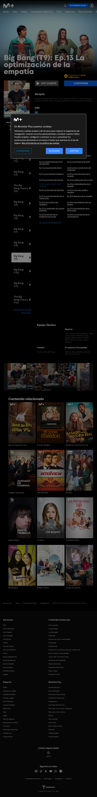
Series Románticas (9, 660)
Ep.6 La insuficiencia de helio (78, 162)
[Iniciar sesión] (92, 6)
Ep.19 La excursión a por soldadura (48, 203)
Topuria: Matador (9, 719)
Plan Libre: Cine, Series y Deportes (60, 708)
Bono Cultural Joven (55, 726)
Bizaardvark (13, 588)
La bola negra (53, 629)
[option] (17, 377)
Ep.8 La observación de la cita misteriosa (79, 169)
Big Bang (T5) (18, 203)
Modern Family (43, 588)
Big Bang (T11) (18, 285)
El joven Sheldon (43, 445)
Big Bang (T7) (18, 230)
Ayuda (48, 756)
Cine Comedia (8, 636)
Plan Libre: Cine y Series (56, 712)
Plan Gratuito (85, 11)
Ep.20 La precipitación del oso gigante (79, 203)
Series (6, 11)
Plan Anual (52, 722)
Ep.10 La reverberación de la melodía (78, 175)
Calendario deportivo (42, 11)
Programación (8, 737)
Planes (50, 715)
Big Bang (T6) (18, 217)
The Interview (42, 493)
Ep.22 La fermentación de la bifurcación (78, 209)
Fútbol (24, 11)
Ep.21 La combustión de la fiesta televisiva (51, 209)
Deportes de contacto (10, 722)
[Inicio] (9, 5)
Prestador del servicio (33, 779)
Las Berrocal (52, 646)
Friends (69, 493)
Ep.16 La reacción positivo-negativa (78, 191)
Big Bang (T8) (18, 244)
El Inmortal (52, 643)
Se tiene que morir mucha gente (59, 639)
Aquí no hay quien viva (17, 445)
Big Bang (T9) (18, 257)
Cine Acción (7, 639)
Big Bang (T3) (18, 173)
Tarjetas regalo (53, 733)
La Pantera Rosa (72, 540)
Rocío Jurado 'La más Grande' (58, 653)
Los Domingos (53, 632)
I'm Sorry (40, 540)
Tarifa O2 (51, 729)
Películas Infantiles (9, 650)
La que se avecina (73, 588)
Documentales (8, 667)
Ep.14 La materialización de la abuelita (79, 185)
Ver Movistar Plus (54, 687)
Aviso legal (47, 779)
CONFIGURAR (22, 151)
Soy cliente (49, 83)
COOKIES (68, 779)
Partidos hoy (7, 733)
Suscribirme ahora (78, 6)
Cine (15, 11)
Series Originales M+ (10, 657)
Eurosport (6, 726)
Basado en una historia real (77, 445)
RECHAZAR (54, 151)
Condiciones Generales (56, 698)
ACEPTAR (74, 151)
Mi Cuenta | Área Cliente (56, 694)
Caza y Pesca (52, 671)
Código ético (52, 701)
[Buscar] (65, 6)
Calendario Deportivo (10, 729)
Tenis (59, 11)
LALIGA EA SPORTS (9, 694)
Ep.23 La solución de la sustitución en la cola (48, 215)
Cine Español (7, 632)
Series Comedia (8, 664)
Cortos (5, 643)
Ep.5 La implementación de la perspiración (51, 163)
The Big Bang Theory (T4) (21, 188)
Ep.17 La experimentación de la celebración (51, 197)
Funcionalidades (54, 691)
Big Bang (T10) (18, 271)
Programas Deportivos (56, 667)
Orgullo (5, 674)
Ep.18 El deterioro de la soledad (79, 196)
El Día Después (8, 701)
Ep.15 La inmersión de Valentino (51, 190)
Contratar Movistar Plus (56, 705)
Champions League (9, 691)
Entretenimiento (8, 671)
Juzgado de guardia (16, 493)
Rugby (5, 715)
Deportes (70, 11)
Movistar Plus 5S (53, 674)
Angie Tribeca (13, 540)
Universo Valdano (9, 705)
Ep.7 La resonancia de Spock (50, 168)
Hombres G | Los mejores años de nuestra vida (64, 650)
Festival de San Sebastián (57, 660)
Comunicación (53, 737)
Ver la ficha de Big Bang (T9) (50, 222)
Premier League (8, 698)
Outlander (52, 636)
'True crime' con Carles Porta (58, 657)
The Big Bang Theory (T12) (21, 299)
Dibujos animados (54, 664)
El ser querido (53, 625)
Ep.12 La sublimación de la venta (80, 180)
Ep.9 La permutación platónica (51, 174)
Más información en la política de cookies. (41, 143)
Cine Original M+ (8, 629)
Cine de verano (8, 646)
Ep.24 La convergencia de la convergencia (78, 215)
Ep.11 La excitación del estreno (51, 180)
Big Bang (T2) (18, 160)
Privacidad (58, 779)
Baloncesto (7, 708)
